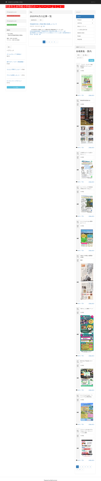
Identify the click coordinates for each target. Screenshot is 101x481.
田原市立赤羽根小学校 (15, 2)
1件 (41, 20)
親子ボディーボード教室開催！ (15, 62)
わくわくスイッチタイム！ (14, 81)
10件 (78, 55)
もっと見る (15, 87)
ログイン (93, 2)
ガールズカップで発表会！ (14, 54)
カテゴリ (79, 57)
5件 (9, 47)
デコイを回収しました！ (14, 75)
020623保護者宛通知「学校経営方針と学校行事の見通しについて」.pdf (47, 31)
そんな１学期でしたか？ (14, 69)
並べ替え (85, 55)
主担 (43, 26)
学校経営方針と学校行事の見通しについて (43, 24)
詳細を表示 (91, 95)
